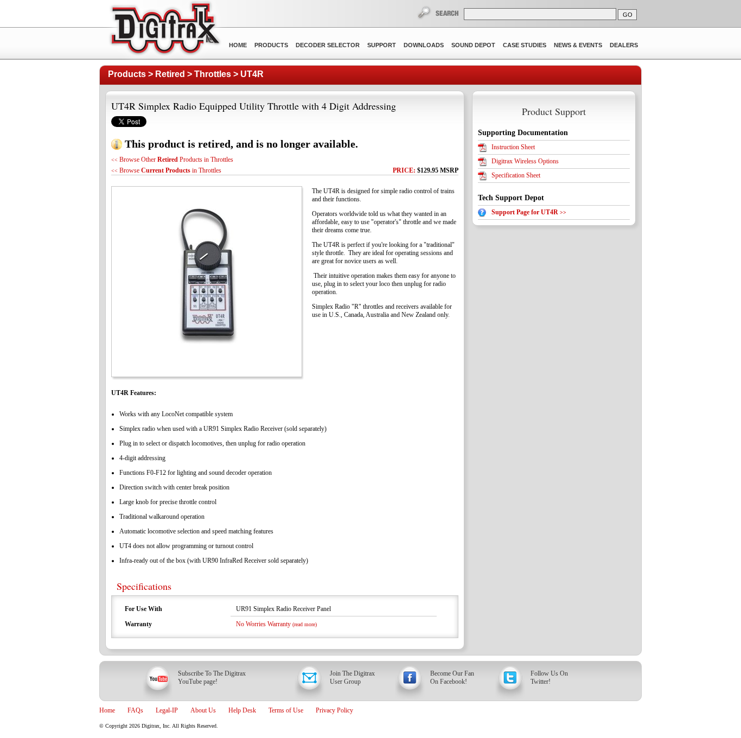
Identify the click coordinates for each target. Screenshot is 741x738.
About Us (203, 710)
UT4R (252, 74)
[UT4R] (206, 281)
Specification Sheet (515, 175)
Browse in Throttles (166, 170)
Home (238, 45)
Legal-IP (167, 710)
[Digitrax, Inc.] (164, 30)
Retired (170, 74)
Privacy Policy (334, 710)
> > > (186, 74)
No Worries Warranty (276, 624)
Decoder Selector (328, 45)
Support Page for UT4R (528, 212)
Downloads (424, 45)
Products (271, 45)
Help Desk (242, 710)
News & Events (578, 45)
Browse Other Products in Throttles (172, 159)
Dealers (624, 45)
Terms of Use (286, 710)
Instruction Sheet (513, 147)
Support (381, 45)
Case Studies (524, 45)
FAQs (135, 710)
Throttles (212, 74)
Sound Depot (473, 45)
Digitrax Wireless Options (525, 161)
